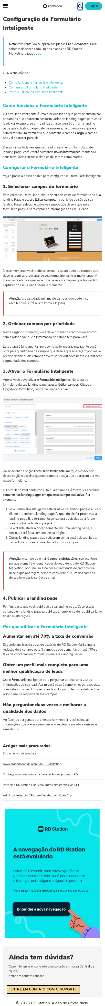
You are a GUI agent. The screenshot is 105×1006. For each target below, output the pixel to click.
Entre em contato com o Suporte (43, 989)
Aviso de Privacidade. (70, 1003)
